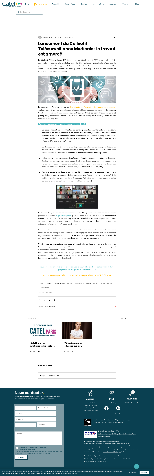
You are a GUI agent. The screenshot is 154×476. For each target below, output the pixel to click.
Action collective (106, 283)
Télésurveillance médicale (63, 283)
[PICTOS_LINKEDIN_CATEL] (29, 4)
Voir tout (123, 318)
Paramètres (133, 472)
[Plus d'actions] (114, 37)
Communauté (44, 287)
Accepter (144, 472)
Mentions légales (89, 459)
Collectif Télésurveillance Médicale (86, 283)
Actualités (49, 293)
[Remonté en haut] (136, 466)
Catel (41, 283)
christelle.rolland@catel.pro (112, 452)
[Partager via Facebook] (39, 300)
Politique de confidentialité (121, 459)
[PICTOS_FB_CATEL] (25, 4)
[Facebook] (106, 408)
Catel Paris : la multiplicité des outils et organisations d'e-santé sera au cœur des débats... (42, 344)
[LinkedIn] (118, 408)
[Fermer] (151, 472)
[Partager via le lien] (55, 300)
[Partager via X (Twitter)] (44, 300)
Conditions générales (104, 459)
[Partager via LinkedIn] (49, 300)
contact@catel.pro (111, 403)
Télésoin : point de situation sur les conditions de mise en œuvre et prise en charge (75, 344)
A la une (41, 293)
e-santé (49, 283)
